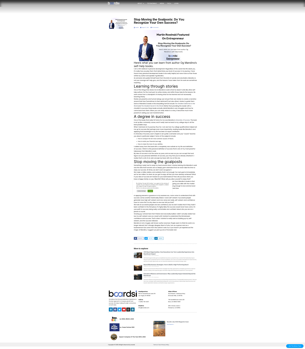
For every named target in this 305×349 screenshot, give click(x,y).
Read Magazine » (170, 324)
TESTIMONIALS (152, 3)
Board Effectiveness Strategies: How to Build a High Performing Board (166, 264)
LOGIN (176, 3)
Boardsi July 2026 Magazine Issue (178, 322)
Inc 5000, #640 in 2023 (127, 319)
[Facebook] (115, 309)
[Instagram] (128, 309)
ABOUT (139, 3)
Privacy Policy (165, 345)
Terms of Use (157, 345)
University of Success (183, 120)
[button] (139, 238)
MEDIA (162, 3)
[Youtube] (124, 309)
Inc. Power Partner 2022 (127, 327)
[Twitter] (120, 309)
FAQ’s (169, 3)
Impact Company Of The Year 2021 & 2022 (132, 337)
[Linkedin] (111, 309)
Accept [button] (150, 191)
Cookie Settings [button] (141, 191)
